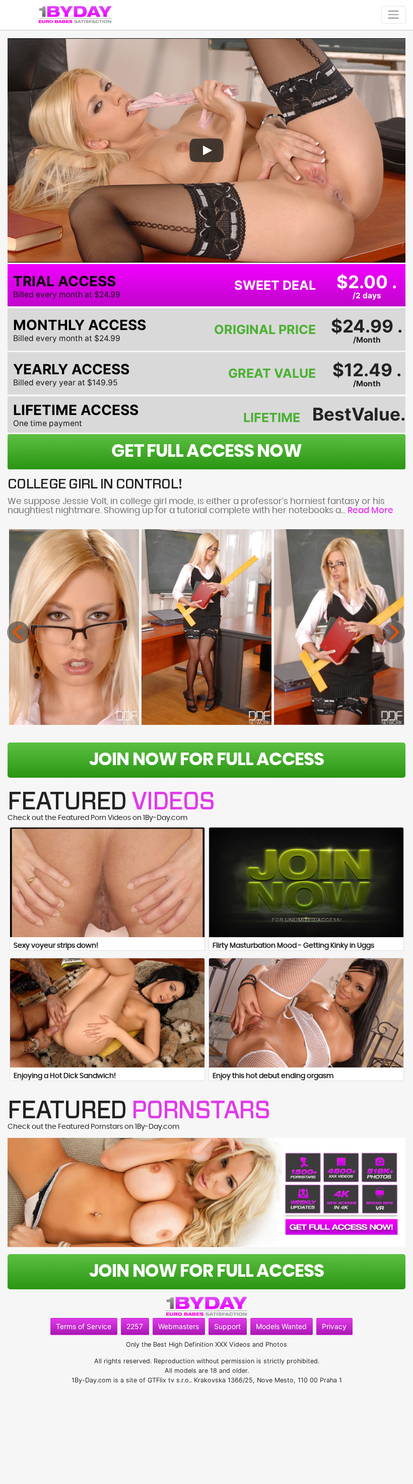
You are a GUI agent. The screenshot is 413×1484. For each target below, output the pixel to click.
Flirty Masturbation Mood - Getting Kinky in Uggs (293, 945)
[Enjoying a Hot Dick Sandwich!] (107, 1012)
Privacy (334, 1326)
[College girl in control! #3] (339, 626)
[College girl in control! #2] (206, 626)
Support (227, 1326)
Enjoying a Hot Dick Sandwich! (65, 1076)
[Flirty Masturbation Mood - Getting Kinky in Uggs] (306, 882)
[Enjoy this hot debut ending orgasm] (306, 1012)
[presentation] (18, 632)
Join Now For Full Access (206, 760)
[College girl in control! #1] (74, 626)
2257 (134, 1326)
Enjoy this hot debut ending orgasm (273, 1076)
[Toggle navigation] (393, 15)
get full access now (206, 451)
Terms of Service (83, 1326)
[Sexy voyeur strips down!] (107, 882)
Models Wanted (281, 1326)
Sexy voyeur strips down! (56, 945)
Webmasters (178, 1326)
